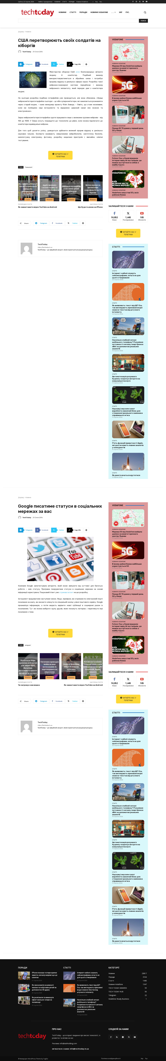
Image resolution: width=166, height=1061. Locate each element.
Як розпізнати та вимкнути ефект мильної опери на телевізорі (43, 1000)
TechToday (26, 51)
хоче (78, 72)
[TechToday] (20, 51)
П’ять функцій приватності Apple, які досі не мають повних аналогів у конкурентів (128, 445)
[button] (145, 12)
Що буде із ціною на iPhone (90, 207)
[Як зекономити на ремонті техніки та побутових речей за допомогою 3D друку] (24, 988)
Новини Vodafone (119, 63)
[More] (86, 64)
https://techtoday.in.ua (45, 247)
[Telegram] (122, 1037)
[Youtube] (146, 1)
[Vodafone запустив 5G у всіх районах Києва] (128, 179)
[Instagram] (136, 1)
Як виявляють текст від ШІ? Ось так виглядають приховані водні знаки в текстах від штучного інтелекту (127, 308)
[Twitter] (139, 1)
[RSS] (116, 1037)
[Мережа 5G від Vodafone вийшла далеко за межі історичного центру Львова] (128, 52)
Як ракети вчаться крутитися (126, 475)
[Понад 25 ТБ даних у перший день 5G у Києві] (128, 114)
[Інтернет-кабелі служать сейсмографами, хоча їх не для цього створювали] (128, 259)
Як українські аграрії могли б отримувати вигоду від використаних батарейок (28, 188)
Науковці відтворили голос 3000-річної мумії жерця (71, 188)
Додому (21, 32)
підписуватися (142, 212)
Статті (28, 199)
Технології (28, 167)
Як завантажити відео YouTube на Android (37, 207)
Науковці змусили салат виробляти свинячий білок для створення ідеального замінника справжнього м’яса (127, 412)
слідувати (128, 212)
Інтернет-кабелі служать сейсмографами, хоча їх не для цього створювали (126, 275)
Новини (28, 32)
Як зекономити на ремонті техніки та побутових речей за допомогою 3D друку (44, 987)
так (114, 212)
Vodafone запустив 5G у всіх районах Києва (125, 194)
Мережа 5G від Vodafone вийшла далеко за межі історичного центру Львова (127, 68)
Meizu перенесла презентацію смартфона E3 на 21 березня (92, 188)
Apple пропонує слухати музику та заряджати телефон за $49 (49, 188)
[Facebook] (133, 1)
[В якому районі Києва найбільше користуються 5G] (128, 84)
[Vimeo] (143, 1)
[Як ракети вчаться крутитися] (128, 461)
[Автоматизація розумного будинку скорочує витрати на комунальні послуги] (128, 363)
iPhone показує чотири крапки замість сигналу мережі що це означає (44, 975)
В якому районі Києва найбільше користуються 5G (127, 99)
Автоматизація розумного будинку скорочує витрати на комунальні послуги (126, 378)
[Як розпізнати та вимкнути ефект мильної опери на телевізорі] (24, 1000)
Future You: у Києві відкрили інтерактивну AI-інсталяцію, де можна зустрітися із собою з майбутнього (127, 161)
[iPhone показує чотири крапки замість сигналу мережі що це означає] (24, 976)
